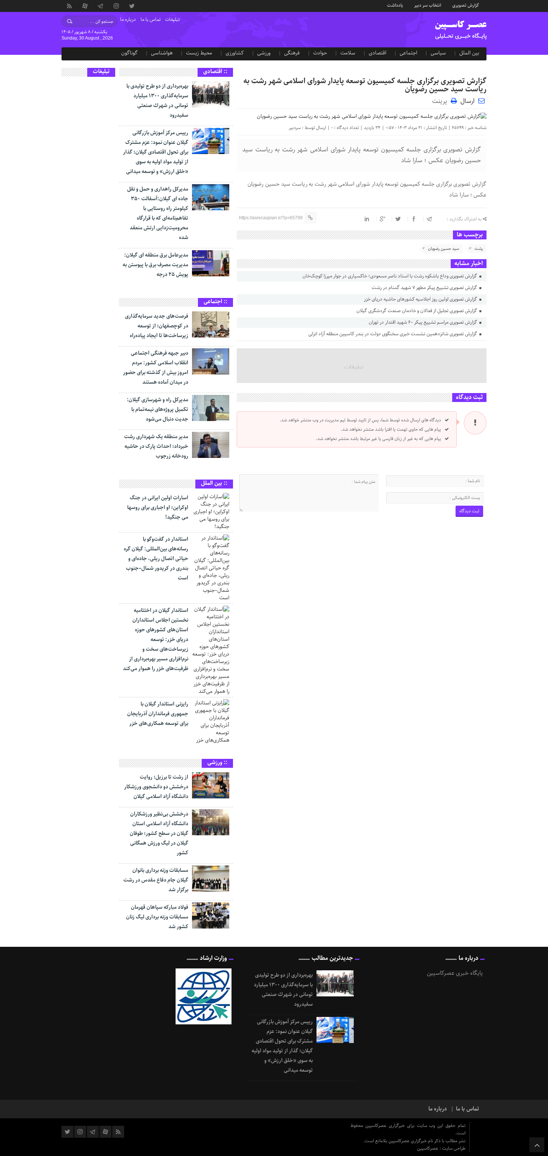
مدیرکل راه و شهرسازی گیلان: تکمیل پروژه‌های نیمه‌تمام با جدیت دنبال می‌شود (157, 409)
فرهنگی (292, 52)
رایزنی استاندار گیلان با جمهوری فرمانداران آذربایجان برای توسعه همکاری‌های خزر (157, 714)
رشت (479, 248)
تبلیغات (172, 19)
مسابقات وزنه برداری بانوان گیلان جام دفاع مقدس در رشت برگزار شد (155, 880)
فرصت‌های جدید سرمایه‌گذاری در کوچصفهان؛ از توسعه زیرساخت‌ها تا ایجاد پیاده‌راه (156, 326)
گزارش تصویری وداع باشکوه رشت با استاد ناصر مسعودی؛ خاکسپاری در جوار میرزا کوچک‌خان (390, 276)
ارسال (467, 101)
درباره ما (128, 19)
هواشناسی (162, 52)
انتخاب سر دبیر (427, 4)
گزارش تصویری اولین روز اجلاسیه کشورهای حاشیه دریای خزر (421, 299)
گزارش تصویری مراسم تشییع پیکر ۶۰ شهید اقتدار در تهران (423, 322)
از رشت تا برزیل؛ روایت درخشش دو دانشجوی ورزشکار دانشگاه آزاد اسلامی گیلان (156, 787)
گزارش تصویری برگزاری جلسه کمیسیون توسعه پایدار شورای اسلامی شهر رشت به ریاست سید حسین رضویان (364, 85)
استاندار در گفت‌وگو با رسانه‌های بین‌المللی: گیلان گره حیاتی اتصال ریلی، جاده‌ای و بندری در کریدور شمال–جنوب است (156, 558)
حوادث (320, 52)
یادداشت (395, 4)
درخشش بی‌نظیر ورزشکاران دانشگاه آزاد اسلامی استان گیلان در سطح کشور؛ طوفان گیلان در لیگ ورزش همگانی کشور (159, 833)
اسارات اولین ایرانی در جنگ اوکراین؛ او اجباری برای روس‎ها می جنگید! (157, 507)
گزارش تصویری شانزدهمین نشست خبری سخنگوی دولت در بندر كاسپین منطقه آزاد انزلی (393, 334)
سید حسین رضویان (443, 248)
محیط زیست (199, 52)
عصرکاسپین (428, 1148)
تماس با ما (151, 19)
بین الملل (469, 52)
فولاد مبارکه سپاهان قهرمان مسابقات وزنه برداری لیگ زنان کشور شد (157, 917)
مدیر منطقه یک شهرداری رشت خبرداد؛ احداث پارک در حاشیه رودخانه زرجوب (156, 446)
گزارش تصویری (465, 4)
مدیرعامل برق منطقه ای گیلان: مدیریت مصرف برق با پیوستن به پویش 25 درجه (155, 265)
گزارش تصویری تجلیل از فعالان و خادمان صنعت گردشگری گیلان (417, 311)
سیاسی (438, 52)
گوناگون (129, 52)
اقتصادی (377, 52)
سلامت (347, 52)
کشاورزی (235, 52)
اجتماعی (408, 52)
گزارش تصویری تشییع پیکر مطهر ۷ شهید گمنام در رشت (425, 287)
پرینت (441, 100)
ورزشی (264, 52)
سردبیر (295, 128)
